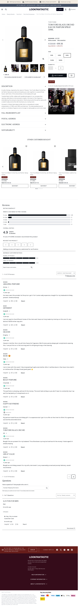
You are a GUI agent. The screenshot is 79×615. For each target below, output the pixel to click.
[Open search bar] (6, 9)
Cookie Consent (32, 567)
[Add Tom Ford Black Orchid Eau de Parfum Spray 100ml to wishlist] (26, 146)
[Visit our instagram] (64, 550)
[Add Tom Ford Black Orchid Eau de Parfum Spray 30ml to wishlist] (55, 146)
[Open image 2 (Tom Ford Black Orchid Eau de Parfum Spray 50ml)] (15, 68)
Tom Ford (19, 14)
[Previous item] (3, 166)
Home (3, 14)
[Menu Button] (2, 9)
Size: (49, 51)
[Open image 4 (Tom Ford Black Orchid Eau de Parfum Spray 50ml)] (34, 68)
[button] (61, 34)
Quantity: (51, 64)
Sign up (32, 549)
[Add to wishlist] (71, 75)
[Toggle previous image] (3, 40)
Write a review (52, 40)
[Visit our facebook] (57, 550)
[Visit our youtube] (68, 550)
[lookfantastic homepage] (39, 9)
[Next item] (75, 166)
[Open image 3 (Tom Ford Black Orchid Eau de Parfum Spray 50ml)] (25, 68)
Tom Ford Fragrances (28, 14)
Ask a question (61, 40)
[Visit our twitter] (61, 550)
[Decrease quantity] (50, 68)
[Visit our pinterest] (72, 550)
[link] (66, 9)
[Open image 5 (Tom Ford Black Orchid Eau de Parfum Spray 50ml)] (44, 68)
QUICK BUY (15, 186)
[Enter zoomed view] (43, 59)
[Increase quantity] (60, 68)
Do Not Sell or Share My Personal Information (36, 569)
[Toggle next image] (45, 40)
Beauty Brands (11, 14)
